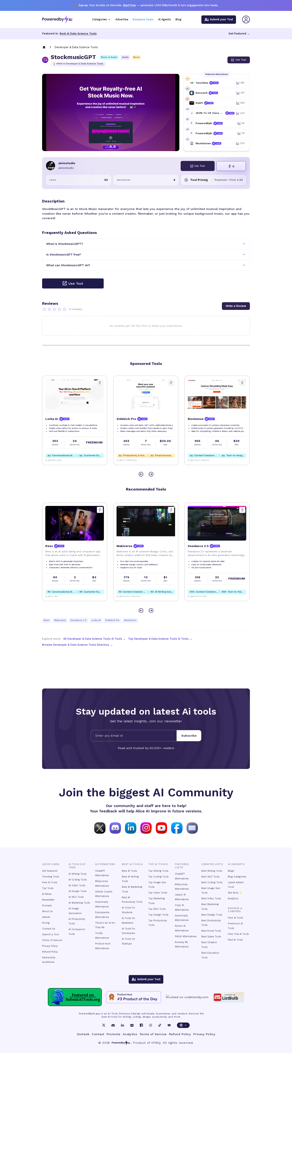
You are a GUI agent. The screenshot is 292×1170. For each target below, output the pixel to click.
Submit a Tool (50, 934)
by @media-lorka (53, 460)
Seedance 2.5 (78, 620)
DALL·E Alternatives (186, 936)
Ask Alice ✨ (235, 892)
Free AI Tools (49, 882)
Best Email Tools (211, 930)
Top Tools (47, 888)
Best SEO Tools (210, 876)
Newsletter (48, 899)
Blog (178, 19)
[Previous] (141, 474)
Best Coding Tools (212, 882)
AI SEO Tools (76, 897)
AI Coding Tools (78, 879)
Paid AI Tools (235, 939)
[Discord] (113, 1025)
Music (136, 57)
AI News (47, 894)
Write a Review (236, 306)
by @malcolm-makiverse (128, 596)
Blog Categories (237, 876)
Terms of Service (52, 940)
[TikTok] (159, 1025)
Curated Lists (212, 864)
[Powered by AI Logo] (57, 20)
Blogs (231, 871)
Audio (125, 57)
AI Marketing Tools (79, 902)
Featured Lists (182, 866)
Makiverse (60, 620)
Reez (46, 620)
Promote (114, 1034)
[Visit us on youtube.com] (161, 827)
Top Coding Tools (158, 876)
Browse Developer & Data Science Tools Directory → (77, 644)
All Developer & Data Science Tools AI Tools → (94, 638)
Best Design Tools (211, 914)
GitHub (46, 917)
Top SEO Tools (157, 909)
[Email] (132, 1025)
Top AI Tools (158, 864)
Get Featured (49, 871)
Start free (129, 5)
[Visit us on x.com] (100, 827)
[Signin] (246, 19)
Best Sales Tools (211, 936)
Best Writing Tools (211, 871)
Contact (98, 1034)
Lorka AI (96, 620)
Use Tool (241, 59)
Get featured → (239, 33)
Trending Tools (50, 876)
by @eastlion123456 (197, 596)
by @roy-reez (51, 596)
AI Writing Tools (78, 874)
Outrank (83, 1034)
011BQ (156, 1042)
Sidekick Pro (112, 620)
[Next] (151, 474)
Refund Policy (50, 951)
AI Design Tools (78, 891)
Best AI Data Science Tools (78, 33)
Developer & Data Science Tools (76, 47)
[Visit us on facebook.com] (176, 827)
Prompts (47, 905)
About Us (47, 911)
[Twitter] (103, 1025)
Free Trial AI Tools (238, 934)
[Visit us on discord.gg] (115, 827)
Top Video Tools (157, 892)
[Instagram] (150, 1025)
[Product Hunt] (133, 997)
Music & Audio (109, 57)
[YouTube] (169, 1025)
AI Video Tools (77, 885)
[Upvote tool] (100, 383)
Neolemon (130, 620)
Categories (99, 19)
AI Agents (164, 19)
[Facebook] (141, 1025)
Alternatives (105, 864)
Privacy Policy (50, 946)
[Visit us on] (192, 827)
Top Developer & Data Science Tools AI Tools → (160, 638)
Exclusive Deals (143, 19)
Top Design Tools (158, 914)
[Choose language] (183, 1025)
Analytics (233, 898)
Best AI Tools (129, 871)
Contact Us (48, 928)
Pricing (46, 923)
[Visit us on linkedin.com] (130, 827)
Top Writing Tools (158, 871)
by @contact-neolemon (199, 460)
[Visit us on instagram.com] (146, 827)
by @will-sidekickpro (127, 460)
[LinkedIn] (122, 1025)
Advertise (121, 19)
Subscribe (189, 735)
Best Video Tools (211, 898)
